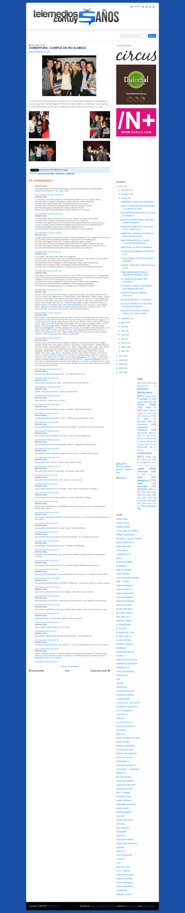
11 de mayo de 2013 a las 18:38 (47, 640)
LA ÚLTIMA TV (122, 714)
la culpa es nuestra (144, 441)
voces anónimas (148, 506)
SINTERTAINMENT (124, 812)
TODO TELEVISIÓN (124, 855)
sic (138, 474)
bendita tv (145, 399)
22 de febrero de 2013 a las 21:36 (47, 396)
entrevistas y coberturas (64, 173)
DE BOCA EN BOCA (124, 609)
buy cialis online (41, 471)
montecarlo (144, 453)
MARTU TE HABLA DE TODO (128, 738)
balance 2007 (150, 396)
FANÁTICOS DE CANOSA (126, 660)
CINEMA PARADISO (124, 586)
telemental (142, 489)
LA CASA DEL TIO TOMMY (127, 531)
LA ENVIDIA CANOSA (125, 695)
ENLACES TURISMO (124, 644)
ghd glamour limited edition (51, 307)
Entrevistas (63, 37)
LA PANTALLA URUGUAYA (127, 707)
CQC (139, 416)
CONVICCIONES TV (124, 589)
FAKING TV (121, 656)
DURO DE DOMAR (123, 621)
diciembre (125, 190)
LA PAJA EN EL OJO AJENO (127, 703)
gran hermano (142, 433)
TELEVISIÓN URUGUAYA (126, 844)
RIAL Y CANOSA (123, 793)
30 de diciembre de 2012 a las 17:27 (48, 369)
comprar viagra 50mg (48, 627)
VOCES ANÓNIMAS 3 (125, 886)
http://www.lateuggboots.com (46, 328)
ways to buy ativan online (45, 592)
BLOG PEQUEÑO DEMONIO (127, 578)
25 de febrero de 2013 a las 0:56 (47, 449)
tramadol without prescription (46, 554)
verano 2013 (151, 503)
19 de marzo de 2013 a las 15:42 (47, 613)
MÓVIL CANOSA (123, 742)
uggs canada (67, 332)
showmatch (142, 471)
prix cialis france (63, 627)
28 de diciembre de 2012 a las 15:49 (48, 290)
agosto (124, 323)
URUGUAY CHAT (123, 867)
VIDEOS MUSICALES (125, 875)
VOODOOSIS (121, 890)
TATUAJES (120, 824)
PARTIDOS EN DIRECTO (126, 765)
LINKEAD (120, 718)
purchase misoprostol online (46, 645)
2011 (121, 356)
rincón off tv (150, 465)
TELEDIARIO (121, 832)
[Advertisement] (136, 157)
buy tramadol (40, 565)
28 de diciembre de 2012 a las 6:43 (48, 271)
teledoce (142, 480)
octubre (124, 198)
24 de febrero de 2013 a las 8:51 (47, 431)
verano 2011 (142, 501)
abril (123, 339)
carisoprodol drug (41, 418)
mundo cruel (151, 457)
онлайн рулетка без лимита (86, 656)
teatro (140, 477)
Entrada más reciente (99, 671)
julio (123, 327)
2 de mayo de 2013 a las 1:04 (46, 631)
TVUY (118, 863)
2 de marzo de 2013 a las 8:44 (46, 484)
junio (123, 331)
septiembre (125, 318)
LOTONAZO (121, 730)
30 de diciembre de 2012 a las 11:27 (48, 338)
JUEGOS (120, 683)
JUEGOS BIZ (121, 687)
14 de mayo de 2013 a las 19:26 (47, 649)
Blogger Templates (149, 906)
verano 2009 (151, 495)
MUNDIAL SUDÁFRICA (125, 746)
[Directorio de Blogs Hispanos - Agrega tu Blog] (125, 472)
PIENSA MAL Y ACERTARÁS (128, 769)
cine (150, 413)
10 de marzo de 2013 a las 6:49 (46, 569)
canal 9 (146, 410)
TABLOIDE (120, 816)
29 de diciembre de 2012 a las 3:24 (48, 313)
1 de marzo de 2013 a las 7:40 (46, 475)
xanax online (40, 383)
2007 (121, 372)
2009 (121, 364)
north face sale (70, 303)
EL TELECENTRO (123, 640)
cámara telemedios (144, 402)
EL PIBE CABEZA (123, 636)
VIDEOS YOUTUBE (124, 879)
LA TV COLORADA (123, 711)
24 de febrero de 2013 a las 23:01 (47, 440)
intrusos (149, 439)
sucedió (149, 474)
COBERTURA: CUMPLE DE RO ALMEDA (137, 202)
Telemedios (110, 37)
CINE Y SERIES (122, 582)
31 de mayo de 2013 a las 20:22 (47, 662)
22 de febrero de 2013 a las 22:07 (47, 404)
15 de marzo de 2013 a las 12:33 (47, 605)
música (144, 460)
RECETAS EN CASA (124, 789)
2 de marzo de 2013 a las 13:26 (46, 493)
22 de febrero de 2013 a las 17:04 (47, 387)
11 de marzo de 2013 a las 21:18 (47, 587)
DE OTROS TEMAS (124, 613)
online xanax (40, 436)
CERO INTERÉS (122, 574)
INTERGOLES (122, 675)
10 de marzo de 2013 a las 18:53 (47, 578)
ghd (97, 299)
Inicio (67, 671)
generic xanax (40, 392)
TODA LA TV (121, 851)
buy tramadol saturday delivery (47, 583)
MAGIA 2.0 (120, 734)
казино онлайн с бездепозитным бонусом (75, 654)
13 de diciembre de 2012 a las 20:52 (48, 233)
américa (149, 383)
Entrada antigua (38, 671)
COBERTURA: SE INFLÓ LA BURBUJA (136, 247)
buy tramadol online (42, 374)
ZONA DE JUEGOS (124, 894)
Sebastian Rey (96, 906)
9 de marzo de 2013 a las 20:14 (46, 560)
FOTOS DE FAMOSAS (125, 672)
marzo (124, 343)
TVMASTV (120, 859)
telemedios (142, 486)
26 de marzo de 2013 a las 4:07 (46, 622)
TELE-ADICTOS (122, 828)
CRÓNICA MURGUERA (125, 535)
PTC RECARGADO (124, 777)
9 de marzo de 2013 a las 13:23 (46, 550)
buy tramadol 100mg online (45, 636)
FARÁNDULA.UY (123, 668)
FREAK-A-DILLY (122, 523)
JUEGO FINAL (122, 519)
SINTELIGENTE (122, 808)
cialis (37, 627)
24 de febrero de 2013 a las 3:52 (47, 422)
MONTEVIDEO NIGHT (125, 543)
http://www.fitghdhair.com (94, 359)
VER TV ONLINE (123, 871)
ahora (139, 383)
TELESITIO (120, 836)
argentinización (143, 386)
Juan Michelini (109, 906)
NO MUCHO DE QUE (124, 750)
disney (147, 416)
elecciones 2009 (144, 422)
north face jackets (56, 355)
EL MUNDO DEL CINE (125, 633)
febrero (124, 347)
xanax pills (39, 618)
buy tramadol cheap (42, 546)
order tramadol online (43, 497)
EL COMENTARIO (123, 625)
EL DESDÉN (121, 629)
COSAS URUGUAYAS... (125, 593)
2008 (121, 368)
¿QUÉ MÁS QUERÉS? (125, 781)
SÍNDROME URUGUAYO (126, 804)
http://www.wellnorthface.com (74, 305)
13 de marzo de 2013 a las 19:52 (47, 596)
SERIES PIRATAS (123, 801)
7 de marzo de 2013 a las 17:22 (46, 532)
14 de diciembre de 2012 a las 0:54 (48, 252)
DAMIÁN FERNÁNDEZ (125, 601)
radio (145, 462)
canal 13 (150, 407)
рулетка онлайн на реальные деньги (57, 656)
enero (123, 351)
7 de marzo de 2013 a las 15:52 (46, 523)
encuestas (142, 424)
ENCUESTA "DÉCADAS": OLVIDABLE (136, 300)
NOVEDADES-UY (123, 761)
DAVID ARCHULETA (124, 605)
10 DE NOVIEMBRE (124, 562)
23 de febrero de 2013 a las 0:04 (47, 413)
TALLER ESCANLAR (124, 820)
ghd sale (50, 324)
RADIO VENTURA (123, 546)
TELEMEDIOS (53, 906)
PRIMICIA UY (121, 773)
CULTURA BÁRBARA (124, 597)
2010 (121, 360)
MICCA (119, 558)
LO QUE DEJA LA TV (124, 722)
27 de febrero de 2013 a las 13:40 (47, 457)
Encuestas (93, 37)
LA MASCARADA (123, 699)
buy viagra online (62, 191)
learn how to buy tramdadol (45, 574)
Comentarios (121, 46)
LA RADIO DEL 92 (123, 554)
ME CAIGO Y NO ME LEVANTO (129, 539)
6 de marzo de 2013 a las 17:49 (46, 512)
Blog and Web (132, 906)
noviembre (125, 194)
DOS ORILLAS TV (123, 617)
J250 (118, 679)
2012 (121, 186)
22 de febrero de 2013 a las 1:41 (47, 378)
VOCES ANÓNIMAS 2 (125, 883)
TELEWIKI (120, 847)
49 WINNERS (121, 566)
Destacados (40, 37)
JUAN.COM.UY (122, 550)
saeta (140, 468)
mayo (123, 335)
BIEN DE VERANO (123, 570)
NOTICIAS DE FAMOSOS (126, 754)
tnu (155, 489)
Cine (82, 37)
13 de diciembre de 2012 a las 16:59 (48, 214)
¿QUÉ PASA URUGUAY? (126, 785)
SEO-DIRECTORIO (124, 797)
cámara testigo (146, 404)
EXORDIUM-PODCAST (125, 652)
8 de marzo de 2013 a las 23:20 (46, 541)
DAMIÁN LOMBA (123, 527)
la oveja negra (143, 444)
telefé (139, 483)
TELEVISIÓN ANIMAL (125, 840)
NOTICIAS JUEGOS (124, 758)
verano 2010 (147, 498)
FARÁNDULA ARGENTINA (126, 664)
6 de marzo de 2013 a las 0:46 (46, 501)
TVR (143, 492)
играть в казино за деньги (45, 654)
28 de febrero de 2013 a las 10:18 (47, 466)
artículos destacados (46, 173)
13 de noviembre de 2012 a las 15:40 (48, 195)
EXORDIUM (121, 648)
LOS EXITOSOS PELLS (126, 726)
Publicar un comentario (70, 666)
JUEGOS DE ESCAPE (125, 691)
